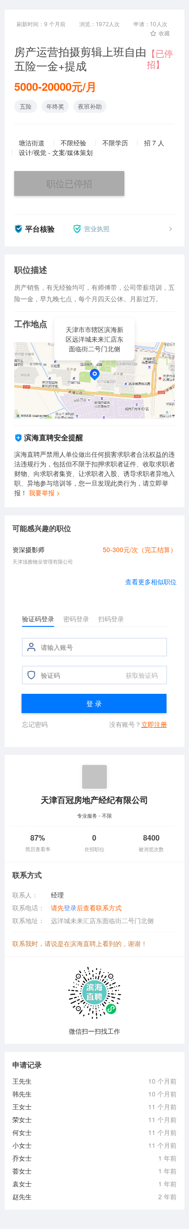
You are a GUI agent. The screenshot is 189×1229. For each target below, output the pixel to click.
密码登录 (76, 618)
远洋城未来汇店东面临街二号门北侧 (102, 920)
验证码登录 (38, 618)
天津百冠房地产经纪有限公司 (94, 799)
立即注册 (154, 724)
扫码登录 (111, 618)
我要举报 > (44, 492)
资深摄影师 (28, 549)
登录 (70, 907)
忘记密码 (35, 724)
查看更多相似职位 (151, 581)
